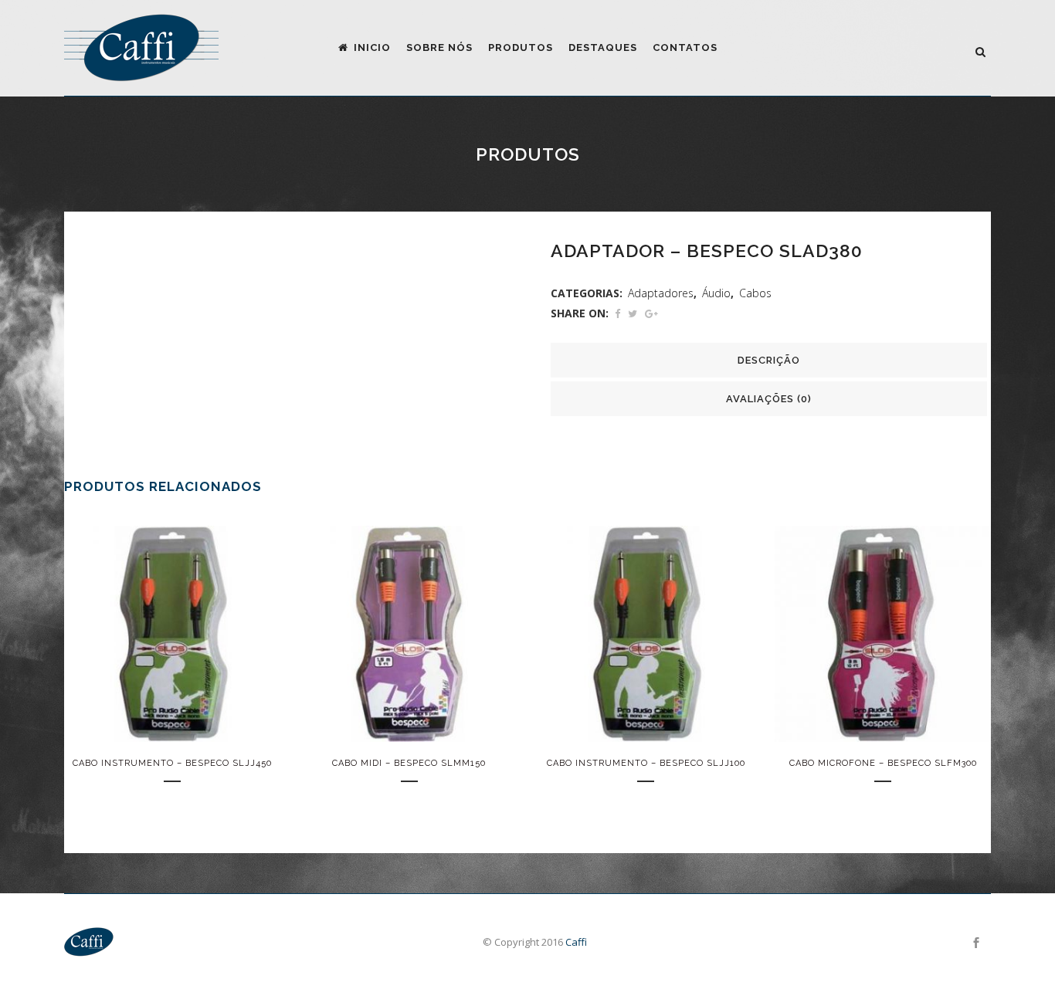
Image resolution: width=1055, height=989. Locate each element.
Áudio (716, 293)
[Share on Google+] (651, 313)
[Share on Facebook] (617, 313)
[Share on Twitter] (632, 313)
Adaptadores (661, 293)
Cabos (755, 293)
